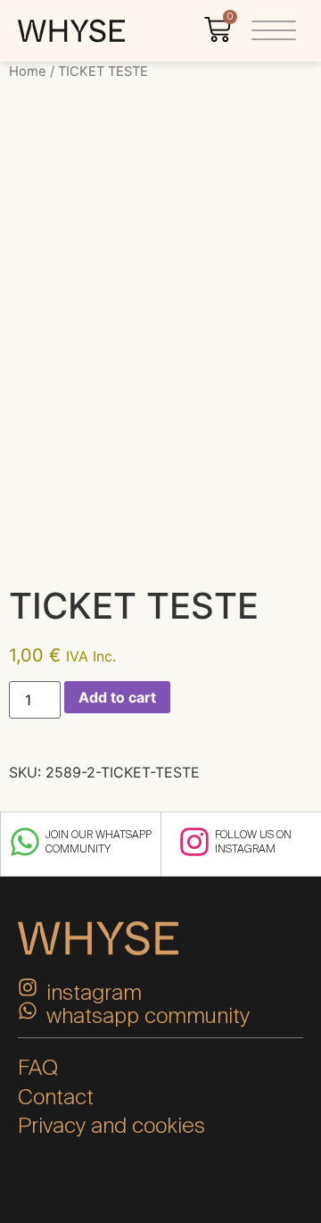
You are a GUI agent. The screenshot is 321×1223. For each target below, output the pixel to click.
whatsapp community (148, 1015)
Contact (56, 1097)
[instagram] (27, 987)
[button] (273, 31)
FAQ (38, 1067)
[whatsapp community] (27, 1010)
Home (27, 71)
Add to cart (117, 697)
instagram (94, 992)
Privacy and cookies (111, 1125)
